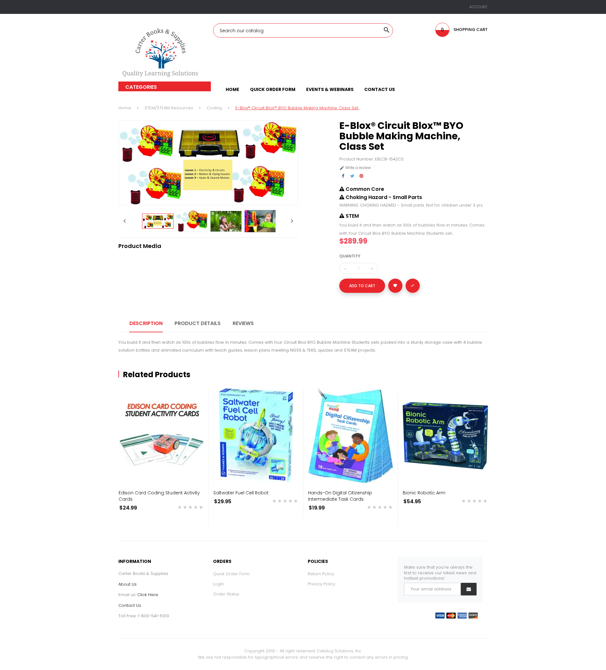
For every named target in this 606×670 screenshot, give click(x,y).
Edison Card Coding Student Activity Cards (159, 496)
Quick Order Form (231, 574)
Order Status (226, 594)
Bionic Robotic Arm (424, 493)
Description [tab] (146, 323)
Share (343, 176)
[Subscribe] (469, 589)
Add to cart (362, 285)
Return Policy (321, 574)
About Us (127, 584)
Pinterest (361, 176)
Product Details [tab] (198, 323)
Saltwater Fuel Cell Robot (241, 493)
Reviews (243, 323)
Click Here (147, 595)
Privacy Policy (321, 584)
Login (218, 584)
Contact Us (129, 605)
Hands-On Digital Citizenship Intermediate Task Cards (340, 496)
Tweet (352, 176)
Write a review (355, 167)
